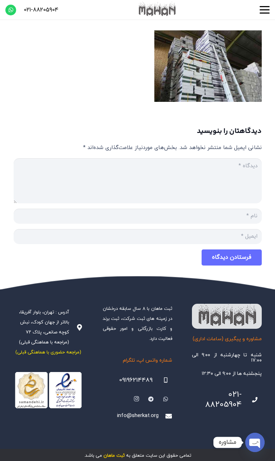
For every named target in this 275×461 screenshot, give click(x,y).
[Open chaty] (255, 442)
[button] (264, 10)
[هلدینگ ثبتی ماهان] (157, 10)
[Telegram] (151, 399)
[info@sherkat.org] (165, 416)
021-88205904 (223, 399)
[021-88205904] (252, 400)
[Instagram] (137, 399)
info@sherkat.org (138, 416)
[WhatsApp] (10, 10)
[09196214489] (163, 380)
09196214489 (136, 380)
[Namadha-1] (48, 390)
